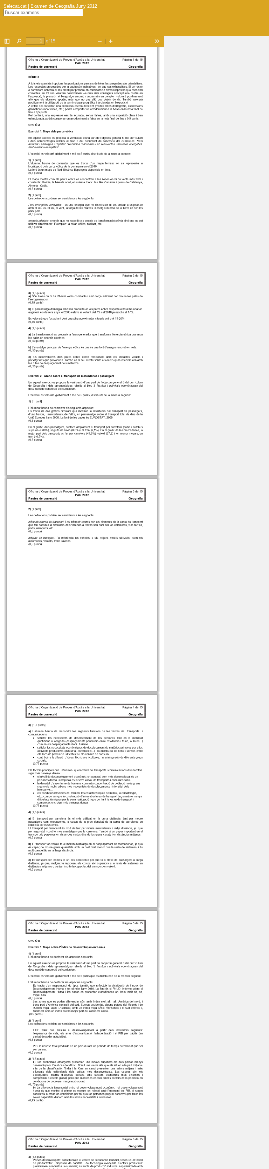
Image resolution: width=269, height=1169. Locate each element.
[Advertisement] (216, 141)
